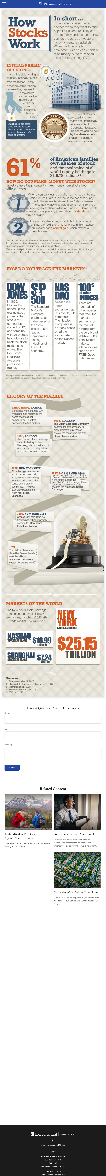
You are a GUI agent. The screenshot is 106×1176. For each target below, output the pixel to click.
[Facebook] (53, 1140)
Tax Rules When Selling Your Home (76, 892)
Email (7, 728)
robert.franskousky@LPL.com (53, 1145)
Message (9, 744)
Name (7, 713)
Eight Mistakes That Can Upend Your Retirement (20, 836)
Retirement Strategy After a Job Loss (76, 834)
